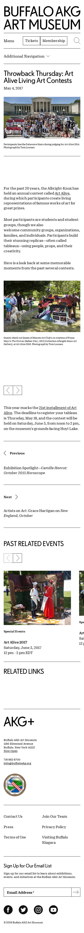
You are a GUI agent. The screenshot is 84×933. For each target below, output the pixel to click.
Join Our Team (54, 816)
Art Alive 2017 (15, 642)
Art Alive (62, 193)
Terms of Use (15, 837)
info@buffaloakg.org (17, 763)
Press (8, 827)
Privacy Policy (54, 827)
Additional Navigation (24, 56)
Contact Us (13, 816)
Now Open (11, 750)
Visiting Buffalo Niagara (55, 839)
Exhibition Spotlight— (35, 470)
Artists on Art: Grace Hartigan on (36, 512)
